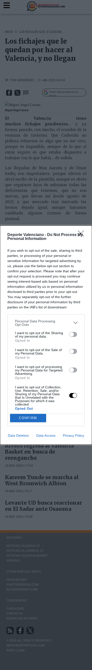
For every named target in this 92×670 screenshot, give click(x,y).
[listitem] (46, 322)
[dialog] (46, 335)
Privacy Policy (73, 435)
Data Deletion (18, 435)
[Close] (82, 235)
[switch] (73, 334)
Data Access (45, 435)
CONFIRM (28, 418)
